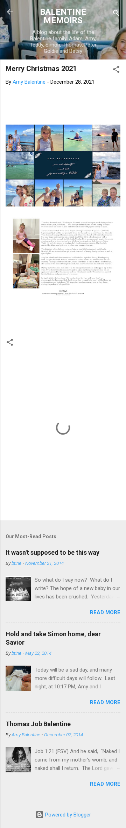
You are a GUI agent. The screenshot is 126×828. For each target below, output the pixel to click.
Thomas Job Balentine (38, 724)
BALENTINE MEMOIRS (63, 16)
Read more (105, 612)
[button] (116, 70)
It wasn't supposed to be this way (52, 552)
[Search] (116, 14)
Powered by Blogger (67, 815)
